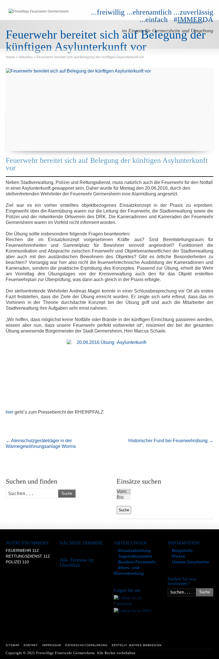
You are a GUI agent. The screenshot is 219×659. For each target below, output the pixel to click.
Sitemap (12, 645)
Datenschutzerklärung (86, 645)
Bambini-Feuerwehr (136, 562)
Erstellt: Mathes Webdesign (137, 645)
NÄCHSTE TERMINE (81, 542)
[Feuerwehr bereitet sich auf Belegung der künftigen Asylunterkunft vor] (109, 109)
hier (9, 412)
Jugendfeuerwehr (134, 556)
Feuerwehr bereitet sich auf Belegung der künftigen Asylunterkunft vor (107, 164)
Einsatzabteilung (134, 550)
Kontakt (31, 645)
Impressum (51, 645)
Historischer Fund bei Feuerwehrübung (170, 440)
